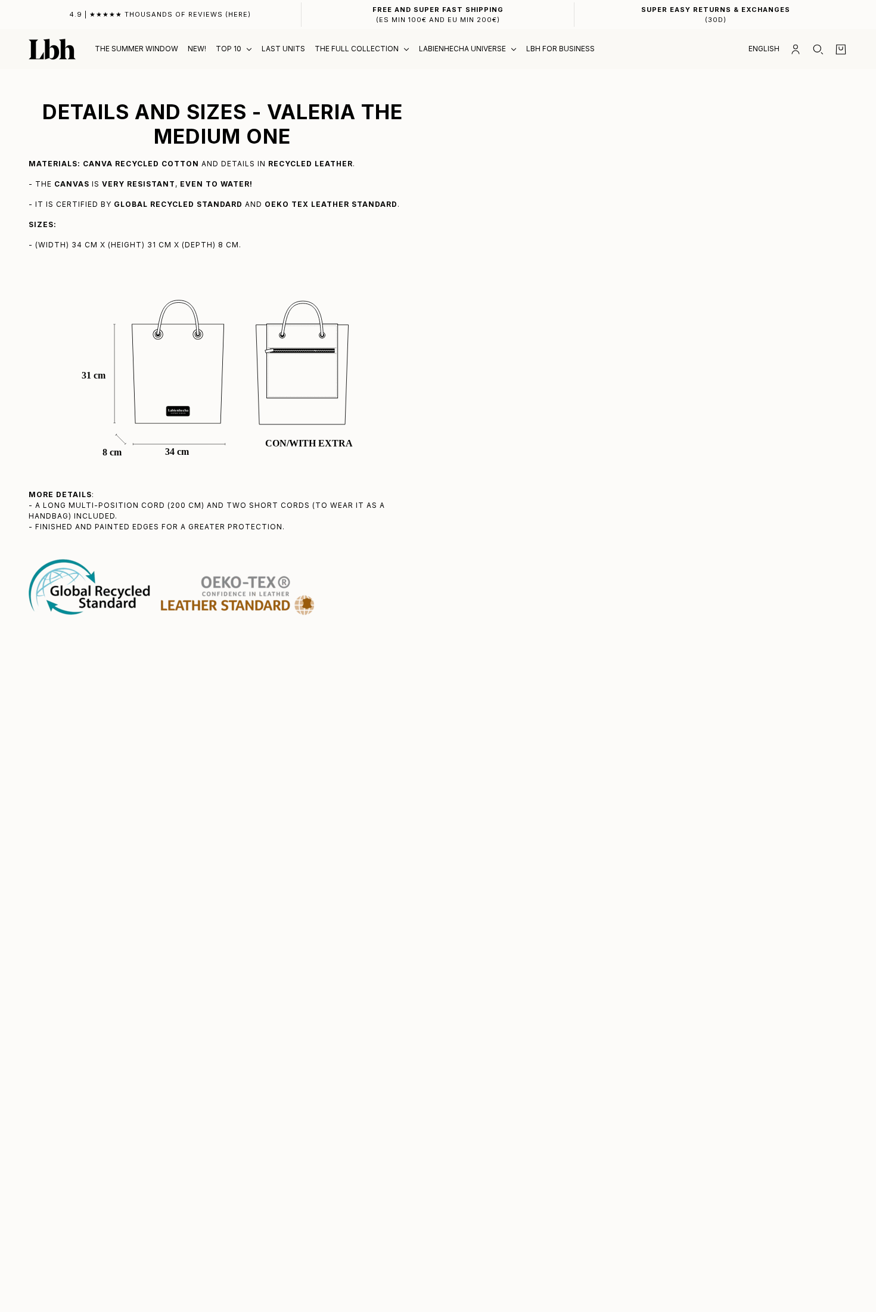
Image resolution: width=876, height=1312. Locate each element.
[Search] (818, 49)
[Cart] (840, 49)
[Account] (795, 49)
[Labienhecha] (52, 49)
